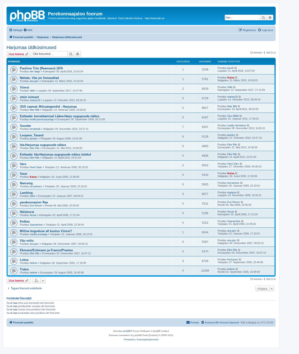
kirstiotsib (35, 128)
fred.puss (232, 259)
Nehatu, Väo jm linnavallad (39, 78)
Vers (23, 164)
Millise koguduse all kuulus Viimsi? (46, 231)
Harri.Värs (233, 163)
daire (32, 196)
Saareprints (36, 224)
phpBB (127, 331)
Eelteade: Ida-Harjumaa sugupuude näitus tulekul (55, 154)
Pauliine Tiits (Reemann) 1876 (41, 68)
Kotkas (25, 221)
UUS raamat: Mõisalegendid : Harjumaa (48, 106)
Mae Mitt (34, 109)
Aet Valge (35, 71)
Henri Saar (36, 167)
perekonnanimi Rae (34, 202)
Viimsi (24, 87)
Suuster (25, 125)
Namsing (26, 183)
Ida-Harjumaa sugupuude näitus (43, 145)
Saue (23, 173)
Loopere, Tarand (31, 135)
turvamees (36, 186)
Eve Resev (36, 205)
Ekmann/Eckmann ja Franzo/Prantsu (46, 250)
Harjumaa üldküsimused (31, 47)
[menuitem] (27, 30)
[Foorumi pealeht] (28, 15)
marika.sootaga (38, 234)
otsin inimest (29, 97)
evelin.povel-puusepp (42, 119)
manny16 (35, 100)
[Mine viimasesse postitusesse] (235, 68)
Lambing (26, 193)
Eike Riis (34, 148)
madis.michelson (236, 125)
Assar (33, 215)
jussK (230, 68)
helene (33, 263)
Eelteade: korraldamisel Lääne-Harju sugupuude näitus (59, 116)
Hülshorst (27, 212)
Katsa (230, 77)
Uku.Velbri (233, 115)
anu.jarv (34, 81)
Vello (32, 90)
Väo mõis (27, 240)
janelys (34, 138)
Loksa (24, 260)
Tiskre (24, 269)
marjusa (231, 192)
